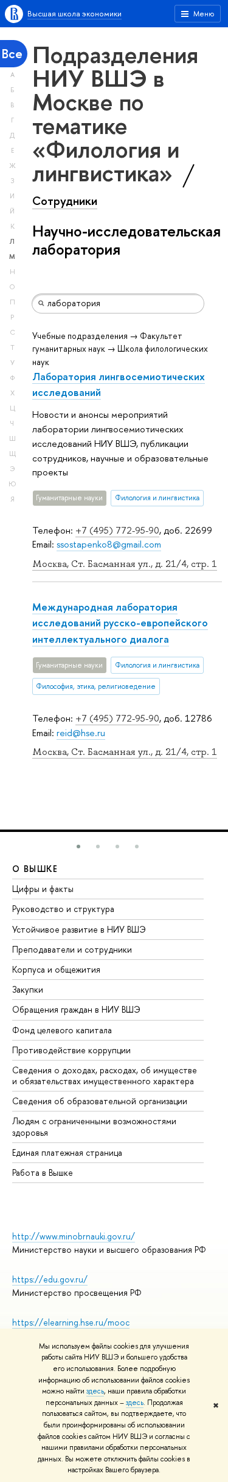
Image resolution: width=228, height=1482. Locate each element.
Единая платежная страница (67, 1152)
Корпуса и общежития (56, 969)
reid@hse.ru (81, 732)
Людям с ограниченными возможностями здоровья (94, 1126)
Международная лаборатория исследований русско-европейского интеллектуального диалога (120, 622)
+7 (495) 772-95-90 (117, 530)
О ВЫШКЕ (35, 868)
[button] (78, 846)
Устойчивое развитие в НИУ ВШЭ (79, 929)
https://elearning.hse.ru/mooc (71, 1322)
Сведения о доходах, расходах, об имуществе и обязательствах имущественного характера (104, 1075)
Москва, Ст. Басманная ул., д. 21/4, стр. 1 (124, 564)
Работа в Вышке (42, 1172)
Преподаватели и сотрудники (72, 949)
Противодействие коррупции (71, 1050)
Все (12, 53)
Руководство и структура (63, 908)
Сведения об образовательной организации (99, 1101)
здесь (95, 1391)
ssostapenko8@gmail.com (109, 544)
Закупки (27, 989)
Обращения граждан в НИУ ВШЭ (76, 1009)
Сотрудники (64, 201)
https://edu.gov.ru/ (50, 1279)
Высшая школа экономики (74, 13)
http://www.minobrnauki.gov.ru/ (73, 1236)
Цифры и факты (43, 888)
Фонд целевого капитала (62, 1030)
